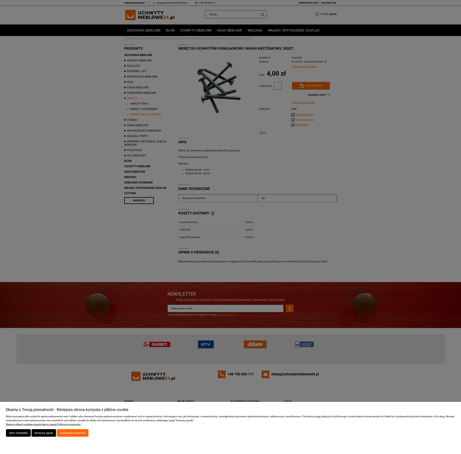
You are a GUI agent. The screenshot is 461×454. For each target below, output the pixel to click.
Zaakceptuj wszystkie (72, 433)
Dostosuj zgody (44, 433)
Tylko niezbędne (18, 433)
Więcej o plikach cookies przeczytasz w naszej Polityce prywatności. (43, 424)
